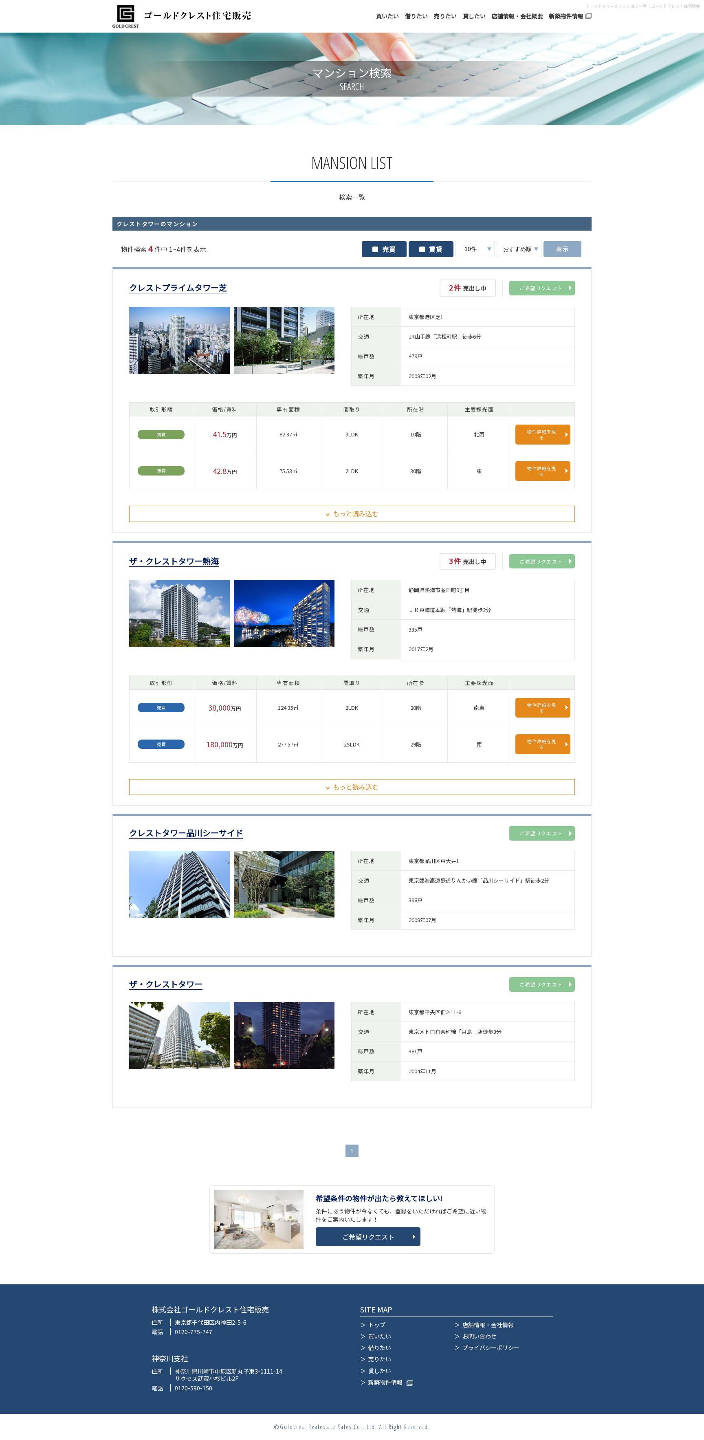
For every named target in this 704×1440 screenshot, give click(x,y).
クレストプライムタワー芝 (178, 287)
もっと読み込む (355, 513)
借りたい (416, 16)
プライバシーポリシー (490, 1347)
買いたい (387, 16)
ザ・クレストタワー (165, 984)
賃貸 (436, 249)
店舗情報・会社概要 (517, 16)
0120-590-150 (193, 1388)
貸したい (474, 16)
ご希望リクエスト (541, 287)
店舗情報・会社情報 (488, 1324)
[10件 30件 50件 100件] (476, 249)
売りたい (445, 16)
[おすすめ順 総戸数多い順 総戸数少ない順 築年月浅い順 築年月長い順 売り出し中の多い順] (519, 249)
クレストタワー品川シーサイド (186, 833)
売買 (389, 249)
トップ (376, 1324)
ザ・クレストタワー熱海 (174, 561)
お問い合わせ (479, 1336)
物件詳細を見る (542, 434)
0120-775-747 (193, 1331)
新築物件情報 (566, 16)
